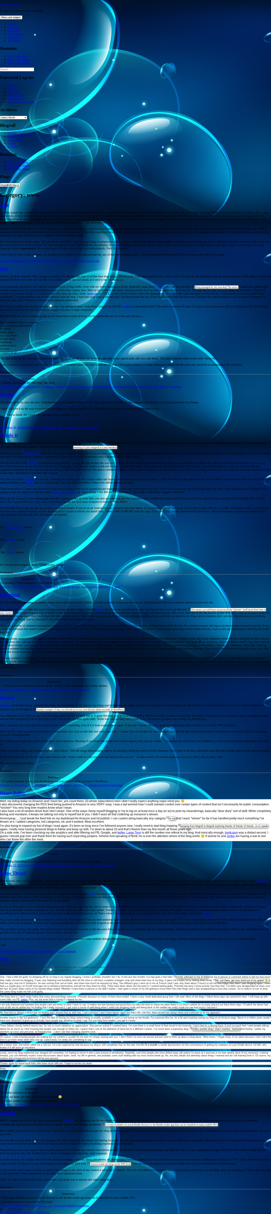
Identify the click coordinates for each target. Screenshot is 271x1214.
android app (73, 586)
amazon (87, 865)
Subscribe (13, 30)
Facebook (262, 880)
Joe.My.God (14, 139)
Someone (5, 705)
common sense (63, 785)
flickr (73, 492)
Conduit (29, 479)
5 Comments (68, 951)
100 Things (14, 40)
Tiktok (11, 143)
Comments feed (16, 95)
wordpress (70, 427)
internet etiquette (98, 785)
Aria (4, 204)
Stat (4, 268)
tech (56, 260)
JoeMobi (33, 463)
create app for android (94, 586)
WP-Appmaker (31, 453)
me (66, 386)
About (11, 23)
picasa (64, 492)
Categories (13, 27)
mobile (47, 586)
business (52, 427)
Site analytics (138, 386)
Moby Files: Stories (18, 62)
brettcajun (93, 293)
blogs (50, 386)
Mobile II (9, 435)
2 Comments (82, 689)
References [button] (6, 372)
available (68, 1120)
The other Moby (157, 386)
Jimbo (231, 836)
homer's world (15, 136)
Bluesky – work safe (19, 133)
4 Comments (174, 386)
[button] (193, 286)
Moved (6, 394)
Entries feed (14, 91)
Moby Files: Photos (18, 59)
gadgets (48, 260)
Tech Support (15, 33)
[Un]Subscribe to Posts (20, 101)
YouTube (12, 146)
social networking (101, 386)
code (47, 689)
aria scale (72, 260)
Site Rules (13, 37)
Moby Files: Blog (10, 4)
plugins (56, 689)
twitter (126, 306)
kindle (97, 865)
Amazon (8, 1112)
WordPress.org (16, 98)
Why (4, 959)
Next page (16, 1208)
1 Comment (113, 586)
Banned (7, 697)
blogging (124, 386)
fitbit (81, 260)
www (63, 260)
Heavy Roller (12, 793)
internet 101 (80, 785)
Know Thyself (13, 873)
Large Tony (133, 832)
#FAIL (38, 260)
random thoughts (79, 386)
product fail (92, 260)
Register (12, 85)
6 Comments (91, 427)
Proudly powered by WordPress (31, 1212)
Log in (11, 88)
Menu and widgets (11, 17)
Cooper (159, 286)
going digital (67, 1205)
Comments (10, 594)
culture (27, 951)
